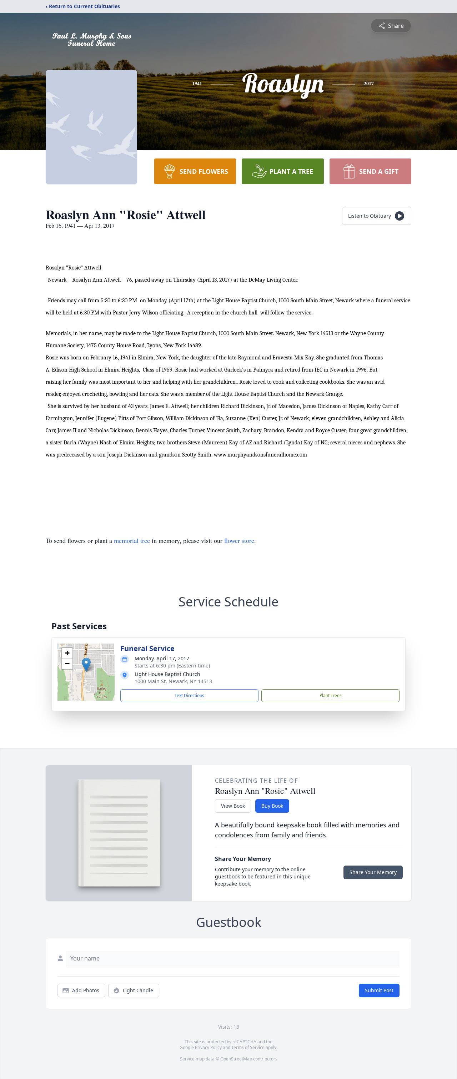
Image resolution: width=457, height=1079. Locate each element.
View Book (233, 805)
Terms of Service (248, 1047)
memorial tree (132, 540)
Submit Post (379, 990)
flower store (239, 540)
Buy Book (272, 805)
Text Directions (189, 695)
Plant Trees (331, 695)
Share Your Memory (373, 872)
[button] (86, 664)
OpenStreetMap (236, 1059)
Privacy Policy (208, 1047)
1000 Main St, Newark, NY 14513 (173, 681)
